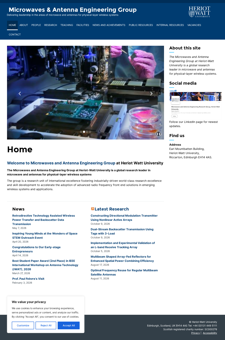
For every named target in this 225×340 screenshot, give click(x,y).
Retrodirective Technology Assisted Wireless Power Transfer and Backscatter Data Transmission (43, 220)
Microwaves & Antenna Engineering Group (73, 9)
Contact (15, 34)
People (36, 24)
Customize (23, 325)
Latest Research (112, 209)
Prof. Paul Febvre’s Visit (28, 278)
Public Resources (141, 24)
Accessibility (210, 332)
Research (50, 24)
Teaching (66, 24)
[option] (85, 93)
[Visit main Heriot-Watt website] (199, 11)
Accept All (69, 325)
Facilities (82, 24)
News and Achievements (109, 24)
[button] (19, 93)
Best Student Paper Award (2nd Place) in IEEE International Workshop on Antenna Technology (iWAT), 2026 (45, 265)
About (24, 24)
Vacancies (194, 24)
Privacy (195, 332)
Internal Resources (170, 24)
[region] (45, 314)
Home (12, 24)
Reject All (46, 325)
